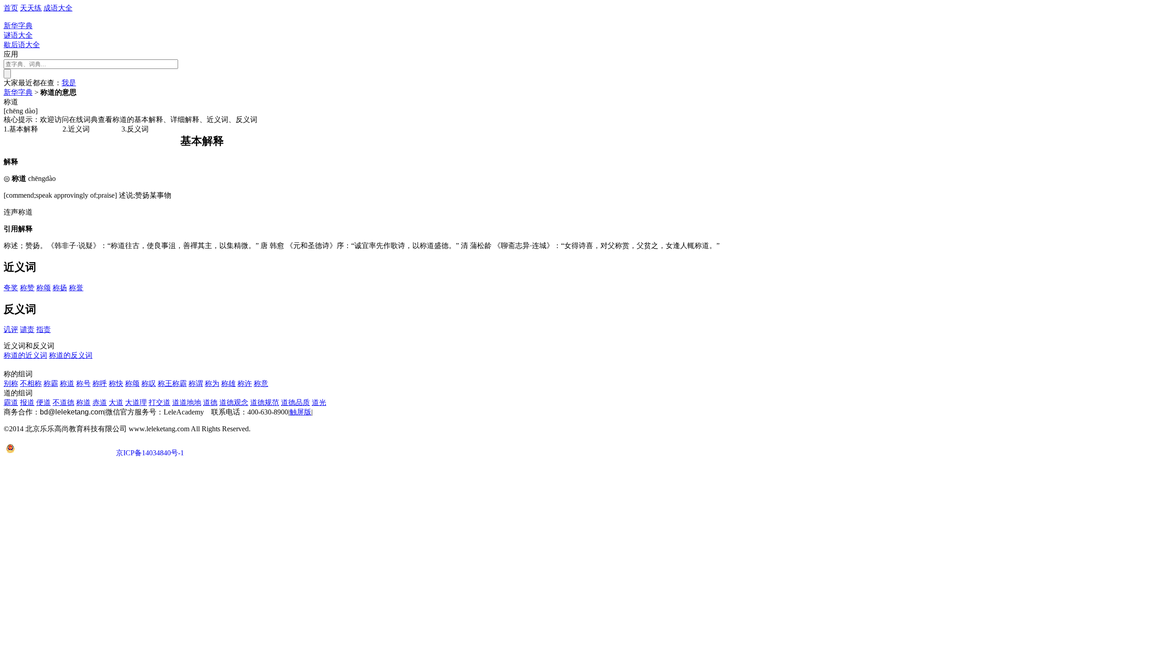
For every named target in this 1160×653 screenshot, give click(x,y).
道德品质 (295, 402)
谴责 (27, 329)
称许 (244, 383)
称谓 (195, 383)
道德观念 (233, 402)
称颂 (43, 288)
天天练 (31, 8)
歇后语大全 (22, 45)
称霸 (51, 383)
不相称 (31, 383)
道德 (210, 402)
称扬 (60, 288)
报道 (27, 402)
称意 (261, 383)
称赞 (27, 288)
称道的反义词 (70, 355)
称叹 (148, 383)
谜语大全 (18, 35)
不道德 (63, 402)
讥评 (11, 329)
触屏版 (300, 412)
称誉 (76, 288)
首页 (11, 8)
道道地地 (186, 402)
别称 (11, 383)
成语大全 (58, 8)
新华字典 (18, 92)
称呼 (99, 383)
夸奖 (11, 288)
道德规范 (264, 402)
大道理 (136, 402)
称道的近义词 (25, 355)
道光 (319, 402)
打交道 (159, 402)
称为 (212, 383)
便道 (43, 402)
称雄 (228, 383)
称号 (83, 383)
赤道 (99, 402)
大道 (116, 402)
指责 (43, 329)
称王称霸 (172, 383)
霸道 (11, 402)
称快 (116, 383)
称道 (67, 383)
